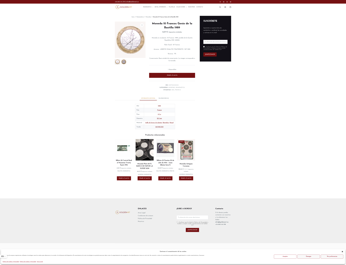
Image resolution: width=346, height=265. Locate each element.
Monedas (171, 87)
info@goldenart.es (132, 1)
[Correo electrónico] (227, 1)
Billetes (120, 171)
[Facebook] (220, 1)
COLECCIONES (180, 7)
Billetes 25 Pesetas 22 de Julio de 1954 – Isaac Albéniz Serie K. (165, 163)
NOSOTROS (191, 7)
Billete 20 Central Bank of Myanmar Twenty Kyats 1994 (124, 163)
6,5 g (159, 114)
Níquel (172, 122)
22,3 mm (159, 118)
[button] (342, 251)
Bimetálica (166, 122)
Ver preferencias (332, 256)
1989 (172, 89)
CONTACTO (199, 7)
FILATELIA (172, 7)
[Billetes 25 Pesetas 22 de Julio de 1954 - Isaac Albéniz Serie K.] (165, 148)
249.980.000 (159, 127)
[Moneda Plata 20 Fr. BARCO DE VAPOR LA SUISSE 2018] (145, 149)
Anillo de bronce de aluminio (153, 122)
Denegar (308, 256)
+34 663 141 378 (120, 1)
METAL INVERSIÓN (160, 7)
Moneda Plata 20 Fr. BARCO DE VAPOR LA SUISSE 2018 (144, 166)
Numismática (180, 87)
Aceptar (285, 256)
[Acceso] (225, 7)
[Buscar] (220, 7)
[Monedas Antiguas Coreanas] (186, 149)
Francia (178, 89)
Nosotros (141, 221)
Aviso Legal (40, 261)
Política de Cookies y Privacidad (11, 261)
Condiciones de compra (145, 215)
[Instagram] (223, 1)
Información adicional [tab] (148, 98)
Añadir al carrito (172, 75)
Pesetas (172, 171)
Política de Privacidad (145, 218)
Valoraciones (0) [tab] (163, 98)
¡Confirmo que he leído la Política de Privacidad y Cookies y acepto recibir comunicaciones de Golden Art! (215, 48)
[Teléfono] (230, 1)
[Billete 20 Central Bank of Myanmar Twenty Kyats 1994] (124, 148)
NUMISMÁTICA (147, 7)
